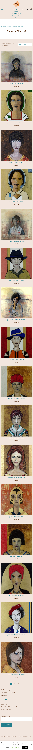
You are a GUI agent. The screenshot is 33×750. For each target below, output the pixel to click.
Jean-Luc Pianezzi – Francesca (16, 635)
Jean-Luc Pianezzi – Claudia (16, 398)
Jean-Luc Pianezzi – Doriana (16, 477)
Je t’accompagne (6, 690)
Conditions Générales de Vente (10, 707)
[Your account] (27, 9)
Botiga (29, 736)
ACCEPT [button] (25, 747)
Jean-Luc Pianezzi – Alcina (16, 83)
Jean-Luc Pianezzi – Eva (16, 556)
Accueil (3, 26)
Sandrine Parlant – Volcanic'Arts (16, 11)
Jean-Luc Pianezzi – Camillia (16, 241)
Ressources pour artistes (8, 692)
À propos (4, 695)
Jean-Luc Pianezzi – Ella (16, 516)
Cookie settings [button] (16, 747)
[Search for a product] (23, 9)
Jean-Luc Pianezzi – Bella (16, 162)
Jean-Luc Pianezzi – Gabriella (16, 674)
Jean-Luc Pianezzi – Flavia (16, 595)
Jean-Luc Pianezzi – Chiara (16, 359)
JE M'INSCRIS (6, 724)
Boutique (4, 704)
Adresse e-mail (6, 716)
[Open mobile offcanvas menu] (2, 9)
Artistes (9, 26)
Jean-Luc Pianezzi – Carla (16, 280)
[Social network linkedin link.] (6, 699)
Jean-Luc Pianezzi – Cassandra (16, 320)
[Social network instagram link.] (1, 699)
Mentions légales (6, 709)
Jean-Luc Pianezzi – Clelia (16, 438)
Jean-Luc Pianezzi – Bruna (16, 201)
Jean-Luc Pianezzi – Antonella (16, 123)
